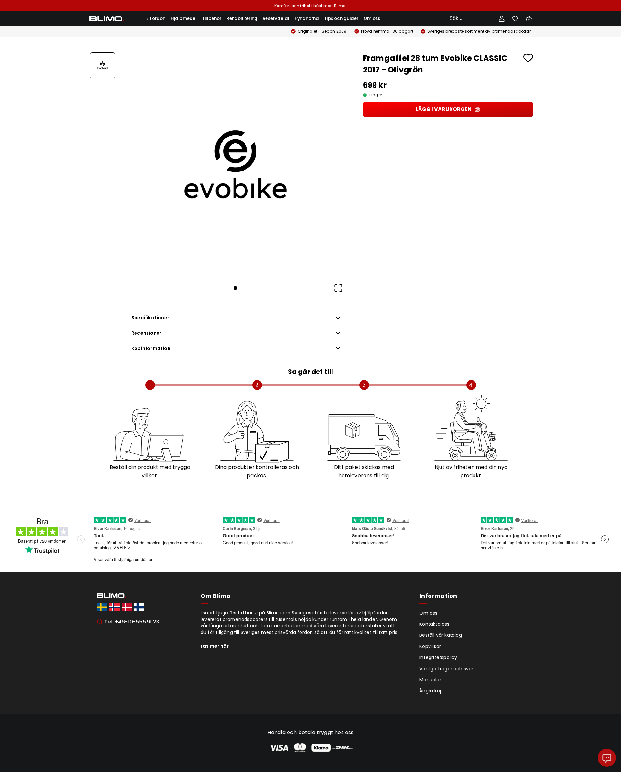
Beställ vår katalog (440, 635)
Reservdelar (276, 19)
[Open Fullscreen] (338, 287)
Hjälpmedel (184, 19)
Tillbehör (212, 19)
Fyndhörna (307, 19)
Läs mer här (215, 646)
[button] (235, 164)
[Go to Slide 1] (102, 65)
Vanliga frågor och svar (446, 669)
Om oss (372, 19)
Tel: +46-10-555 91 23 (131, 621)
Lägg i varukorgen (444, 109)
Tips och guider (341, 19)
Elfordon (156, 19)
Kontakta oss (434, 624)
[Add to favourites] (528, 58)
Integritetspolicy (438, 657)
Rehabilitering (241, 19)
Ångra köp (431, 691)
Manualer (430, 680)
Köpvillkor (430, 646)
